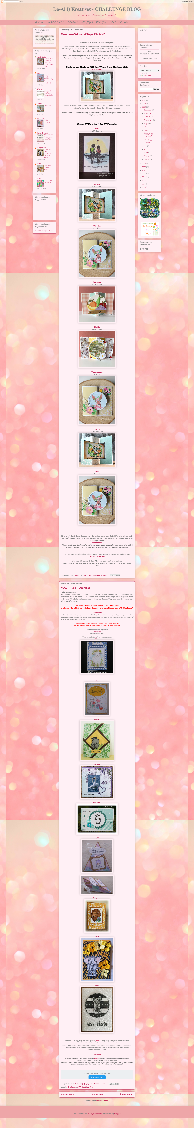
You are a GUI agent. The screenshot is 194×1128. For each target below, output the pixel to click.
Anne (38, 73)
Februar (147, 156)
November (148, 113)
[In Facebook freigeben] (117, 575)
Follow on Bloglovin (42, 230)
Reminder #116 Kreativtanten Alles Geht (48, 154)
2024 (144, 107)
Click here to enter (97, 1077)
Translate (147, 76)
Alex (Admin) (41, 57)
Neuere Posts (68, 1094)
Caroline (39, 104)
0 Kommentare (98, 1084)
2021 (144, 170)
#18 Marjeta (97, 69)
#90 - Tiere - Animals (75, 587)
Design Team (55, 22)
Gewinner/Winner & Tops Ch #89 (83, 34)
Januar (147, 160)
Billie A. (39, 89)
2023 (144, 164)
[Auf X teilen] (115, 575)
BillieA (97, 184)
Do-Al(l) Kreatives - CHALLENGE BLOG (97, 8)
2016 (144, 187)
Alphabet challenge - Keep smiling (48, 93)
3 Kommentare (100, 575)
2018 (144, 181)
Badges (87, 22)
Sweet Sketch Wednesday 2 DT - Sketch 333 (48, 79)
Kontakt (102, 22)
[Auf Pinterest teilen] (119, 575)
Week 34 (47, 106)
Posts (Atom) (102, 1101)
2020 (144, 174)
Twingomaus (41, 148)
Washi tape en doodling (48, 181)
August (146, 123)
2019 (144, 177)
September (148, 120)
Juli (145, 127)
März (146, 153)
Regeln (73, 22)
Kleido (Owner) (42, 133)
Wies (97, 471)
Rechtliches (119, 22)
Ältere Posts (126, 1094)
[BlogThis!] (113, 575)
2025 (144, 104)
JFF (79, 1087)
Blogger (117, 1114)
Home (38, 22)
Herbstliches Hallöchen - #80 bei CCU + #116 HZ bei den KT (48, 63)
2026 (144, 100)
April (146, 149)
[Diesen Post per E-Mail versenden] (111, 575)
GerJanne (96, 802)
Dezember (148, 110)
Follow (51, 230)
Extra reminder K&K (47, 122)
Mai (145, 146)
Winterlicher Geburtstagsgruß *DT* (48, 137)
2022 (144, 167)
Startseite (97, 1094)
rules (96, 1058)
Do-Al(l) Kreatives (97, 556)
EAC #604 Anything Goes (47, 168)
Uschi (39, 164)
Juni (146, 130)
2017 (144, 184)
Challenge (71, 1087)
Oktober (147, 117)
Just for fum (87, 1087)
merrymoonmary (95, 1114)
